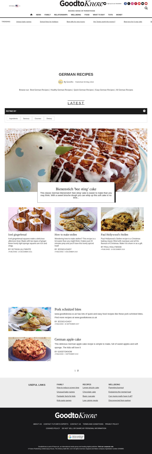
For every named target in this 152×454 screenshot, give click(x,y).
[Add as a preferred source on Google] (76, 437)
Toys (110, 15)
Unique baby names (23, 22)
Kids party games (64, 400)
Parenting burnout (116, 388)
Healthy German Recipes (61, 90)
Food (87, 15)
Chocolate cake (89, 392)
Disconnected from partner (120, 400)
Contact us (75, 424)
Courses (38, 118)
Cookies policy (53, 428)
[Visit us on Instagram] (132, 3)
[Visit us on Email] (142, 3)
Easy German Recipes (104, 90)
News (38, 15)
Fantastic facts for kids (66, 396)
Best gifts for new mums (76, 22)
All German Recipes (124, 90)
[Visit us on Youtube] (146, 3)
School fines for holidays (49, 22)
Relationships (60, 15)
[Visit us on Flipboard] (139, 3)
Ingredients (13, 118)
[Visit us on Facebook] (125, 3)
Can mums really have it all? (120, 396)
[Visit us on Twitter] (128, 3)
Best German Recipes (39, 90)
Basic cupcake (89, 396)
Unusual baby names (66, 392)
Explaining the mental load (120, 392)
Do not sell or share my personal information (84, 428)
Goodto (69, 82)
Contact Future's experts (56, 424)
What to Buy (99, 15)
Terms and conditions (93, 424)
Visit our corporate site (105, 446)
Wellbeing (76, 15)
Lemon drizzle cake (91, 388)
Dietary (49, 118)
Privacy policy (112, 424)
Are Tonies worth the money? (104, 22)
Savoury (26, 118)
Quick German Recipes (83, 90)
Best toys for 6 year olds (133, 22)
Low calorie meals (90, 400)
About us (37, 424)
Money (119, 15)
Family (48, 15)
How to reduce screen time (68, 388)
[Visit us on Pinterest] (135, 3)
